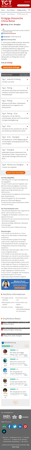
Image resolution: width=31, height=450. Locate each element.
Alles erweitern (24, 75)
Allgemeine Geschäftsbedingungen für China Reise (23, 309)
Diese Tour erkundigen (15, 173)
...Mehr (25, 356)
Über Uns (5, 437)
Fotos (27, 346)
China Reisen (11, 14)
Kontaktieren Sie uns (15, 437)
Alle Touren (24, 441)
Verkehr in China (7, 307)
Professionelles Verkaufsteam (11, 441)
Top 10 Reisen (11, 10)
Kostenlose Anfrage (11, 67)
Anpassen (10, 447)
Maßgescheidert (21, 10)
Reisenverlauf (7, 75)
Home (3, 10)
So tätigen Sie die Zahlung (19, 439)
